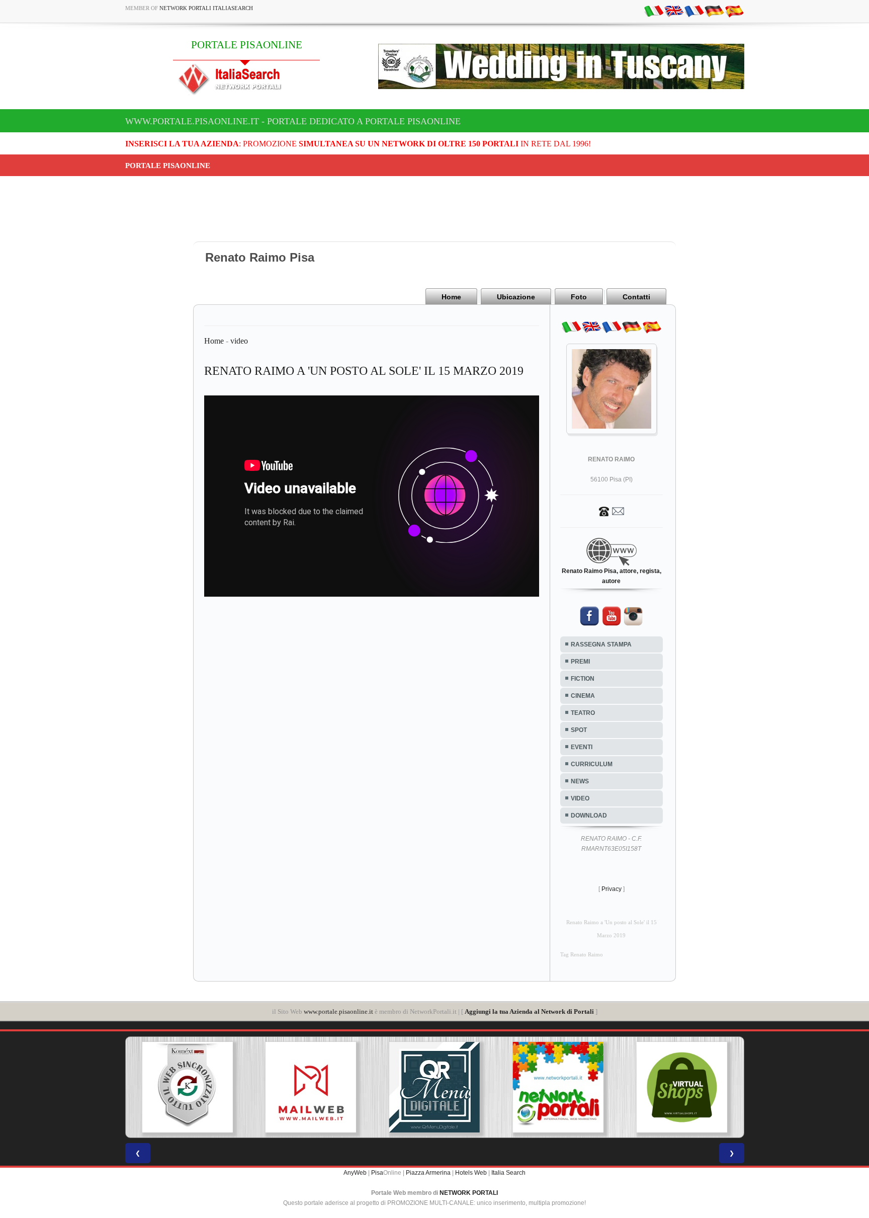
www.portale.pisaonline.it (338, 1011)
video (239, 341)
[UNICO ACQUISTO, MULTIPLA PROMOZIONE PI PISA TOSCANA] (558, 1087)
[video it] (654, 11)
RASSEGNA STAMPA (601, 644)
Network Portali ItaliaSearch (206, 8)
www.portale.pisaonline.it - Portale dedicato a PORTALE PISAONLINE (293, 121)
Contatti (636, 297)
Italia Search (508, 1172)
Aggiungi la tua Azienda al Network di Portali (529, 1011)
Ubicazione (516, 297)
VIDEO (580, 798)
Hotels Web (471, 1172)
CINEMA (583, 695)
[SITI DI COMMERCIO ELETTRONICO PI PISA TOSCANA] (682, 1087)
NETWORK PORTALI (469, 1192)
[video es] (734, 11)
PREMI (580, 661)
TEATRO (583, 712)
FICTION (582, 678)
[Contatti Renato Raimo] (611, 510)
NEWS (580, 781)
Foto (579, 297)
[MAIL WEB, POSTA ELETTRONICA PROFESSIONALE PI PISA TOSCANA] (311, 1087)
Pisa (377, 1172)
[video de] (714, 11)
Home (451, 297)
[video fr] (694, 11)
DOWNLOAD (589, 815)
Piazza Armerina (428, 1172)
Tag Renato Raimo (581, 954)
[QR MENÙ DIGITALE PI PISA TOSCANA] (434, 1087)
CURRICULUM (592, 764)
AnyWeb (355, 1172)
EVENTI (581, 747)
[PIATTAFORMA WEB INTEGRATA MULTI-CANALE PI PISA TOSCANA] (187, 1087)
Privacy (611, 888)
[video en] (674, 11)
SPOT (579, 730)
